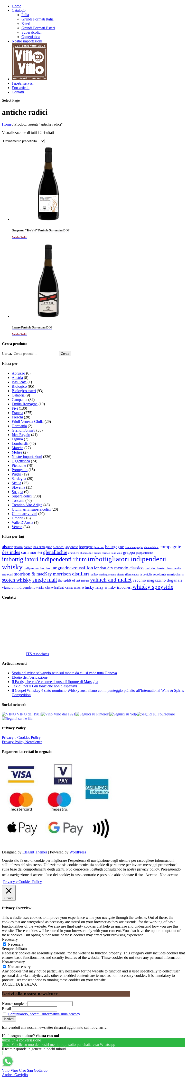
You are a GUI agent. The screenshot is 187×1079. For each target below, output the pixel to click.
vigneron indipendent (18, 587)
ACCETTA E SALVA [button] (19, 984)
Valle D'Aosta (22, 522)
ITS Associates (37, 654)
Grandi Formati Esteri (38, 28)
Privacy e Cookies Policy (21, 737)
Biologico (19, 386)
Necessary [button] (10, 939)
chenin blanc (151, 547)
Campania (19, 399)
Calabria (18, 395)
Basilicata (19, 382)
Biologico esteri (24, 391)
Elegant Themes (34, 852)
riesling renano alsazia (111, 574)
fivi (39, 552)
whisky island (73, 587)
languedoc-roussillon (72, 567)
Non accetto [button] (169, 875)
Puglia (16, 474)
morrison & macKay (33, 573)
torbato (85, 580)
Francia (17, 413)
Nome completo (14, 1003)
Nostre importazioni (27, 41)
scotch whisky (16, 580)
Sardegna (19, 478)
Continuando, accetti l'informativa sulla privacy (44, 1014)
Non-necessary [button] (13, 962)
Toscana (18, 500)
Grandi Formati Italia (37, 19)
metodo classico (129, 567)
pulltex (94, 574)
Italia (25, 15)
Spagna (17, 492)
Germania (19, 426)
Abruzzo (18, 373)
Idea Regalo (21, 435)
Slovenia (18, 487)
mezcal (7, 574)
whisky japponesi (118, 587)
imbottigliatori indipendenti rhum (44, 559)
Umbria (17, 518)
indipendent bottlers (37, 568)
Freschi (17, 417)
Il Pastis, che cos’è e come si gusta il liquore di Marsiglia (55, 682)
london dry (103, 567)
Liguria (17, 439)
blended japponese (65, 547)
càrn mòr (29, 552)
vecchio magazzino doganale (157, 580)
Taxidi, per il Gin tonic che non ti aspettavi (44, 686)
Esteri (25, 23)
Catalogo (19, 10)
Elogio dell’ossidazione (29, 677)
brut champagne (134, 547)
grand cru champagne (80, 553)
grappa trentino (144, 552)
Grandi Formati (23, 430)
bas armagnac (42, 547)
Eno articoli (20, 88)
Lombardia (20, 443)
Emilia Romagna (24, 404)
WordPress (77, 852)
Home (16, 6)
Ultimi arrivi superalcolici (31, 509)
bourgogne (114, 546)
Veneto (17, 527)
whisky (40, 587)
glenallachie (55, 552)
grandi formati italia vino (108, 552)
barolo (28, 547)
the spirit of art (69, 580)
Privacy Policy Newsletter (22, 742)
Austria (17, 378)
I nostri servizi (22, 83)
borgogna (86, 547)
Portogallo (20, 470)
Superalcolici (31, 32)
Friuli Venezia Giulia (28, 421)
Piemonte (19, 465)
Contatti (18, 92)
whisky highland (54, 587)
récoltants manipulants (168, 574)
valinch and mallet (110, 580)
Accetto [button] (151, 875)
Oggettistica (30, 37)
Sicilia (16, 483)
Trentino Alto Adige (27, 505)
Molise (17, 452)
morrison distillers (71, 573)
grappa (129, 552)
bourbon (99, 547)
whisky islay (93, 587)
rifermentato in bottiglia (138, 574)
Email (6, 1009)
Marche (17, 448)
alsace (7, 546)
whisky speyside (152, 586)
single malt (44, 580)
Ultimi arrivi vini (24, 514)
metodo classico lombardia (163, 568)
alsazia (18, 547)
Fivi (15, 408)
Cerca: (7, 353)
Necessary (16, 944)
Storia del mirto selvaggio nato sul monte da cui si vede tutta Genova (64, 673)
